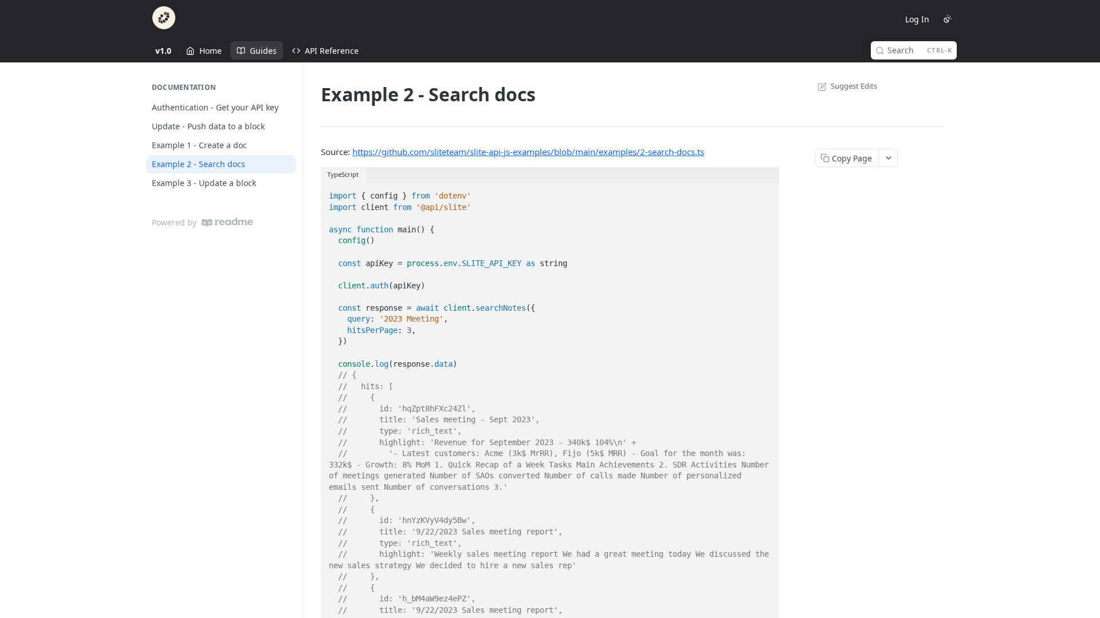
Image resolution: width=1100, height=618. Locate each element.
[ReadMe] (227, 222)
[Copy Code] (765, 192)
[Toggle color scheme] (947, 19)
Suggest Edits (854, 86)
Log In (917, 19)
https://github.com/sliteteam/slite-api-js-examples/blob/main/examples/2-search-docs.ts (528, 151)
